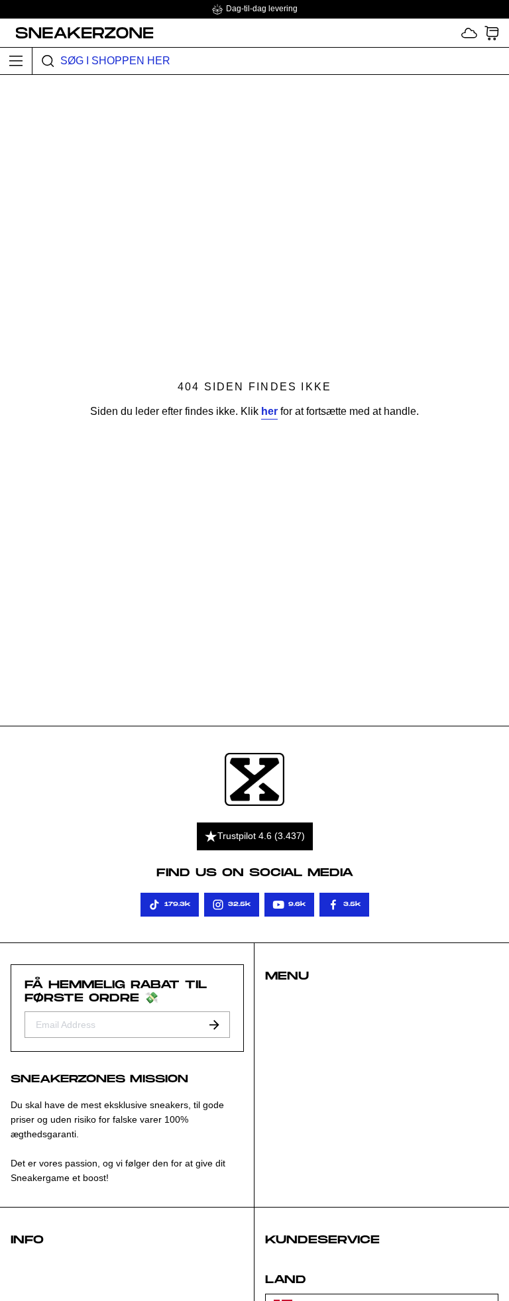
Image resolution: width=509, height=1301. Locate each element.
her (269, 411)
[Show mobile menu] (16, 61)
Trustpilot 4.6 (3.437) (261, 835)
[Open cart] (492, 33)
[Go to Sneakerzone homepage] (77, 32)
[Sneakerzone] (254, 780)
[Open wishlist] (469, 33)
